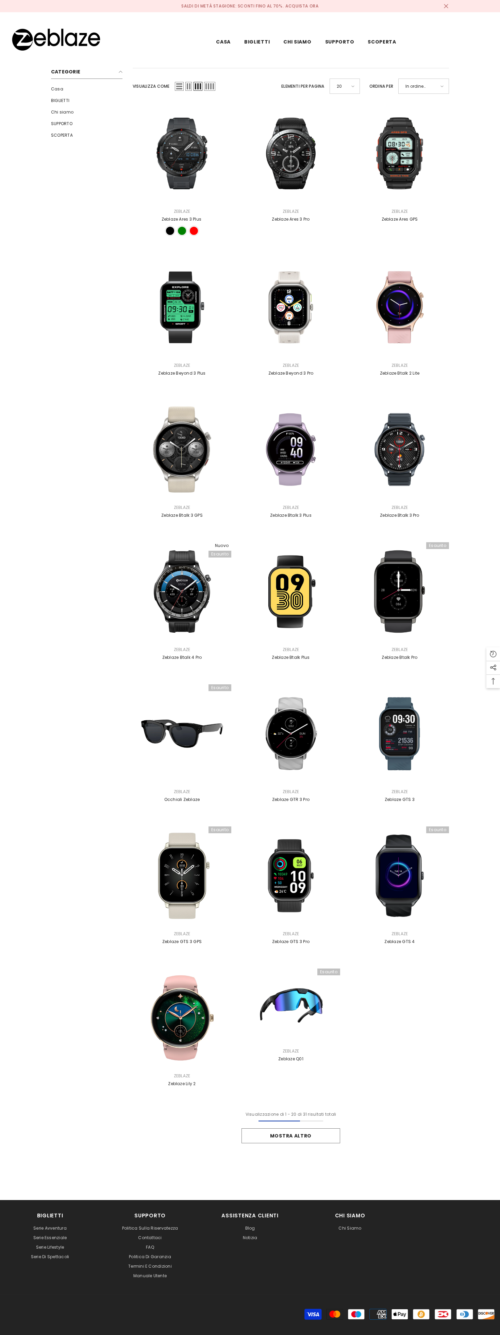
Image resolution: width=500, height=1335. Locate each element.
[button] (179, 86)
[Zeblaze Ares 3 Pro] (290, 153)
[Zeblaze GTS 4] (399, 875)
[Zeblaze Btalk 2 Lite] (399, 307)
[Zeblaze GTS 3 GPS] (182, 875)
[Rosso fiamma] (194, 231)
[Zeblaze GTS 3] (399, 733)
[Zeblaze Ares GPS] (399, 153)
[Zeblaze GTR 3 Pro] (290, 733)
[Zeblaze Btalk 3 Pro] (399, 449)
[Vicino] (446, 6)
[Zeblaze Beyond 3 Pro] (290, 307)
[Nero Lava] (170, 231)
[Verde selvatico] (182, 231)
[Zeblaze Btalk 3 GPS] (182, 449)
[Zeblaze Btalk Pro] (399, 591)
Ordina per (381, 86)
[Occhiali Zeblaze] (182, 733)
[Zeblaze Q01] (290, 1005)
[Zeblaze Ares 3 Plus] (182, 153)
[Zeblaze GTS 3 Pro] (290, 875)
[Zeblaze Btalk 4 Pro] (182, 591)
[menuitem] (86, 89)
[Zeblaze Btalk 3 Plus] (290, 449)
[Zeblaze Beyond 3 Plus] (182, 307)
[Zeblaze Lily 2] (182, 1018)
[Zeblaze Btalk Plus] (290, 591)
